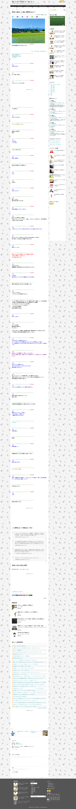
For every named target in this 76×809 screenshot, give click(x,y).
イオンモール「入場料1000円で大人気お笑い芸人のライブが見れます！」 (25, 660)
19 (53, 798)
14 (57, 797)
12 (53, 797)
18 (51, 798)
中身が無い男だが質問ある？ (24, 632)
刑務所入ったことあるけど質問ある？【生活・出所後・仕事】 (31, 625)
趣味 (51, 93)
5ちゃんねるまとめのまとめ (55, 142)
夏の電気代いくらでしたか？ (18, 654)
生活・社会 (44, 14)
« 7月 (48, 801)
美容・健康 (53, 87)
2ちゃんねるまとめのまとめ (55, 140)
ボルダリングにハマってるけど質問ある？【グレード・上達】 (59, 57)
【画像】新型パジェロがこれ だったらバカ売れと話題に (28, 688)
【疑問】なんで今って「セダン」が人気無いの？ (21, 670)
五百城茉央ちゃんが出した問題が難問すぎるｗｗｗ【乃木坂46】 (24, 694)
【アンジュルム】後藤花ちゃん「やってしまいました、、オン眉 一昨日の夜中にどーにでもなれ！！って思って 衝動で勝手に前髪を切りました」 (30, 698)
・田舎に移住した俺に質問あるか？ (40, 51)
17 (49, 798)
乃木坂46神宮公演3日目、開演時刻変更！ (20, 696)
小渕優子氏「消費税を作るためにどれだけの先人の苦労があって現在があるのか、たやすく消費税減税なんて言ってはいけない (30, 682)
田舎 (45, 598)
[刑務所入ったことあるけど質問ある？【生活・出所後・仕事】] (14, 627)
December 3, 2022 (27, 559)
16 (47, 798)
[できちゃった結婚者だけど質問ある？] (14, 607)
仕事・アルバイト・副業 (55, 84)
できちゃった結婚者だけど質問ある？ (25, 605)
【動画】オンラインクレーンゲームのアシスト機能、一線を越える (24, 690)
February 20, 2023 (23, 545)
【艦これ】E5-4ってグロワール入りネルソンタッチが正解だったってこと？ (25, 680)
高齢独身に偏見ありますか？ (18, 658)
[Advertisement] (20, 97)
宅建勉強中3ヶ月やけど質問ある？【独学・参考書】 (22, 666)
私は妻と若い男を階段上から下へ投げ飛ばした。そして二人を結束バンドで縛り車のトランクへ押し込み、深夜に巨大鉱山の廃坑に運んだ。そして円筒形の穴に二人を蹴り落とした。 (30, 692)
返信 (16, 749)
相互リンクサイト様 (51, 786)
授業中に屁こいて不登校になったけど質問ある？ (28, 612)
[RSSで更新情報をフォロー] (63, 1)
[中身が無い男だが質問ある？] (14, 634)
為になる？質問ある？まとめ (22, 1)
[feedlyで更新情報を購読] (61, 1)
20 (55, 798)
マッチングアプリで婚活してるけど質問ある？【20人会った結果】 (59, 62)
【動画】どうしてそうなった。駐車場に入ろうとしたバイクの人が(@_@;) (25, 664)
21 (57, 798)
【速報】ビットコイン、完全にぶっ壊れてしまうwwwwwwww (23, 668)
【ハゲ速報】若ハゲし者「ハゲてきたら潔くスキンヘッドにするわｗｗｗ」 (25, 700)
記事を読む (19, 608)
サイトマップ (50, 784)
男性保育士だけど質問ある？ (59, 169)
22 (58, 798)
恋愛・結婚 (53, 85)
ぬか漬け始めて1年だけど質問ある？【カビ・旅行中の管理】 (59, 32)
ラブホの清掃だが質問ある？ (59, 150)
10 (49, 797)
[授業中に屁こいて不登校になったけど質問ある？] (14, 614)
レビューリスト (50, 785)
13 (55, 797)
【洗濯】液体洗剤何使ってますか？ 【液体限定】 (21, 656)
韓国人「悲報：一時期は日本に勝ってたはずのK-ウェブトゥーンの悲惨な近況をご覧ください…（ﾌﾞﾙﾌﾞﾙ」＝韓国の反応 (30, 662)
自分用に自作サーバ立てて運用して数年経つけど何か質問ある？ (31, 618)
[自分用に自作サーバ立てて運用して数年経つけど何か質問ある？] (14, 621)
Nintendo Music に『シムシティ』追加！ (20, 674)
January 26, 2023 (29, 553)
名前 (13, 767)
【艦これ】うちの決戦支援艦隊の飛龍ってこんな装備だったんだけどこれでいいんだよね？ (28, 678)
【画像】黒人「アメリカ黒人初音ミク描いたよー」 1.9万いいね (24, 686)
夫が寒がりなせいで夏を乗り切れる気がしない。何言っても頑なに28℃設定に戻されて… (27, 704)
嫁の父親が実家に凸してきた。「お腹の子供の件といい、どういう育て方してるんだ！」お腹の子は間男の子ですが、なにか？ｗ (30, 676)
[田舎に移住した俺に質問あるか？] (22, 16)
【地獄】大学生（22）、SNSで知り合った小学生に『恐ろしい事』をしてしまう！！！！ (28, 672)
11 (51, 797)
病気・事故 (53, 90)
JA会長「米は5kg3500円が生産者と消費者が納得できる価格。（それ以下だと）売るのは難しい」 (29, 684)
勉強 (51, 94)
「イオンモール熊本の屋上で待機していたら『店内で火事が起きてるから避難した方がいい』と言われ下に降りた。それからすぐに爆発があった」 (30, 702)
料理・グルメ (53, 91)
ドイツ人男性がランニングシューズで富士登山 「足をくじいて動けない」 (25, 706)
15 (58, 797)
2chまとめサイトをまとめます (55, 144)
